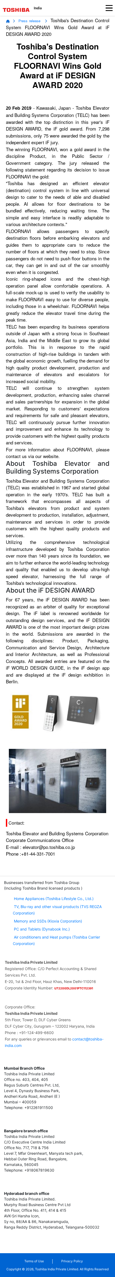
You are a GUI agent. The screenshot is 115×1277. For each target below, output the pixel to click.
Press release (30, 20)
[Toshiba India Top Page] (16, 10)
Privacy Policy (72, 1261)
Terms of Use (34, 1261)
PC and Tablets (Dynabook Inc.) (41, 929)
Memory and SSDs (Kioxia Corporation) (47, 921)
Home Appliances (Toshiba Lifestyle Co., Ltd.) (54, 898)
